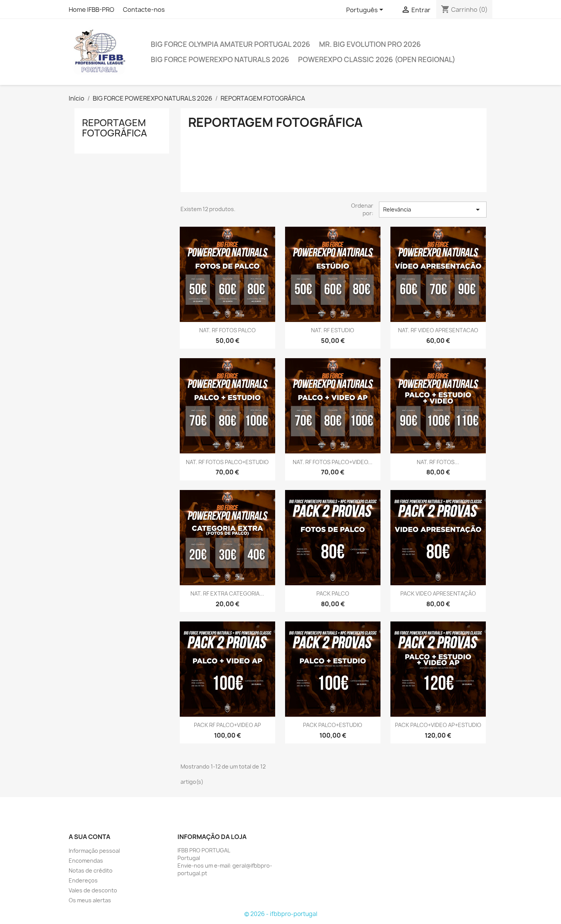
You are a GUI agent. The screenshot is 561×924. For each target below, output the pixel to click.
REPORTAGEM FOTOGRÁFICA (114, 127)
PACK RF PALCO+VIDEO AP (227, 725)
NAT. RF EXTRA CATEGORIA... (227, 593)
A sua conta (89, 837)
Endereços (83, 880)
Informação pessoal (94, 850)
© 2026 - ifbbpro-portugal (280, 914)
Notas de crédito (91, 870)
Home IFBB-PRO (91, 9)
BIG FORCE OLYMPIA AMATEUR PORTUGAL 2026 (230, 44)
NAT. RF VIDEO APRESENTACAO (438, 330)
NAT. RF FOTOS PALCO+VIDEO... (332, 462)
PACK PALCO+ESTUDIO (332, 725)
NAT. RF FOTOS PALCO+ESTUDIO (227, 462)
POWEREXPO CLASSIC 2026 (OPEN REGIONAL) (376, 59)
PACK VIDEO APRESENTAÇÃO (438, 593)
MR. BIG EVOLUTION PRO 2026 (370, 44)
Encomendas (86, 860)
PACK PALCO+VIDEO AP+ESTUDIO (438, 725)
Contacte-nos (144, 9)
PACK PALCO (332, 593)
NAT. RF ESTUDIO (332, 330)
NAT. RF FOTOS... (438, 462)
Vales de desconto (93, 890)
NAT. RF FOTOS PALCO (227, 330)
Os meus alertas (90, 900)
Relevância (432, 209)
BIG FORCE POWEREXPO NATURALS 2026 (220, 59)
